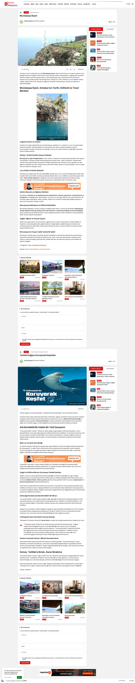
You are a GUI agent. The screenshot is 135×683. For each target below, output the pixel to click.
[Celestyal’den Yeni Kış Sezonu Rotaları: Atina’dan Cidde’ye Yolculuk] (30, 291)
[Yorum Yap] (67, 69)
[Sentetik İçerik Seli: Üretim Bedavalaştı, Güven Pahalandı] (103, 35)
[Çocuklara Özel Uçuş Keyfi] (52, 589)
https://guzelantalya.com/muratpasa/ (37, 249)
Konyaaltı (69, 145)
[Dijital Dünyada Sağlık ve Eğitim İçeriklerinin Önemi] (103, 43)
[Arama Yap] (132, 4)
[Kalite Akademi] (11, 3)
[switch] (128, 4)
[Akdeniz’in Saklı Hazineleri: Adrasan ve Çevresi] (30, 610)
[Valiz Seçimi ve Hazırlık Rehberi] (75, 291)
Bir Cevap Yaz (25, 309)
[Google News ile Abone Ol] (25, 69)
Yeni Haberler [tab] (110, 29)
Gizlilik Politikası (7, 677)
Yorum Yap (122, 680)
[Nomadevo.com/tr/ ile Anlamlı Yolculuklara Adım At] (75, 270)
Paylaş (132, 680)
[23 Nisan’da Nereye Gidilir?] (30, 270)
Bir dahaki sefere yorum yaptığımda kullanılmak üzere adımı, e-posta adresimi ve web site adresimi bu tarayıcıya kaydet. (52, 340)
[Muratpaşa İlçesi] (75, 610)
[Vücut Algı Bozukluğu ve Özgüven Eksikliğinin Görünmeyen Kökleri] (103, 68)
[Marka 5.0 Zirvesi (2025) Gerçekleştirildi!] (103, 60)
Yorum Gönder (25, 344)
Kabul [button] (19, 677)
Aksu (59, 145)
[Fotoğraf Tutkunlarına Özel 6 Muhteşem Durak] (52, 291)
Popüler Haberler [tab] (96, 29)
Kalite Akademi (28, 21)
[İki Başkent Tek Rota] (52, 270)
